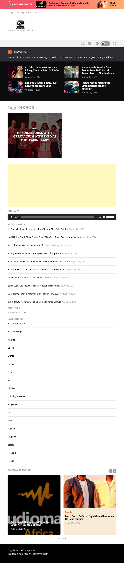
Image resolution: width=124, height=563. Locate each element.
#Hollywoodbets (105, 57)
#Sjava (92, 57)
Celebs (11, 348)
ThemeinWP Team (39, 554)
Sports (11, 445)
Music (35, 128)
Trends (11, 461)
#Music (27, 57)
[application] (62, 217)
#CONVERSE (66, 57)
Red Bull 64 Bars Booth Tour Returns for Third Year (41, 84)
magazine (12, 404)
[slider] (110, 216)
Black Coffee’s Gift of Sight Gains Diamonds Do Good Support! (36, 269)
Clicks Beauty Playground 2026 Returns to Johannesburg (34, 302)
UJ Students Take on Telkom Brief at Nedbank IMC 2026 (34, 294)
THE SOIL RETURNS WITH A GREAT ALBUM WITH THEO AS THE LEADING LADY (34, 136)
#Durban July (80, 57)
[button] (111, 471)
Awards (11, 340)
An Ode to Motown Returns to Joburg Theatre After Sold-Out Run (42, 70)
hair (9, 380)
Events (11, 356)
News (10, 420)
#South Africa (15, 57)
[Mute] (104, 219)
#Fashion (54, 57)
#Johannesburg (40, 57)
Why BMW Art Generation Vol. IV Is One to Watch (30, 277)
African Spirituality (16, 323)
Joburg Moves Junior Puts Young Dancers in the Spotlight (96, 85)
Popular (11, 428)
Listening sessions (16, 396)
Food (10, 372)
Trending (12, 453)
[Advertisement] (62, 185)
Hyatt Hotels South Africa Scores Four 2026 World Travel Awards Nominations (98, 70)
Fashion (11, 364)
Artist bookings (15, 331)
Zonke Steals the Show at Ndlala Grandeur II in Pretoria (33, 286)
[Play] (11, 219)
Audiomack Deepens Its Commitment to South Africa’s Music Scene (52, 4)
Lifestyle (11, 388)
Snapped (12, 436)
